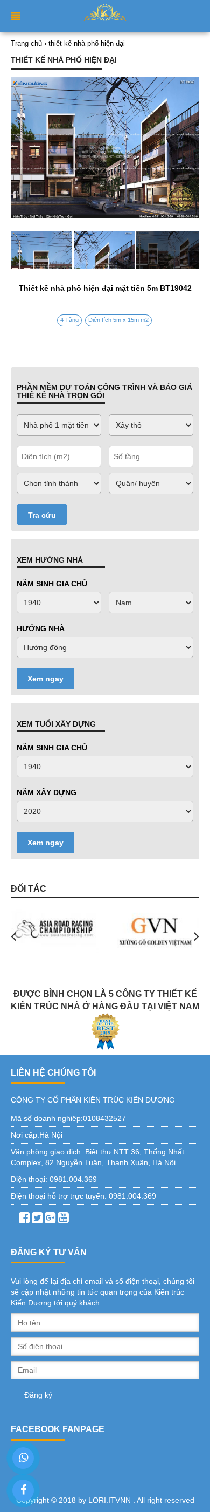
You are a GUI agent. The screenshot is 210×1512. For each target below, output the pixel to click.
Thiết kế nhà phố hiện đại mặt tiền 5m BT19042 (105, 288)
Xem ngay (45, 678)
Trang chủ (26, 43)
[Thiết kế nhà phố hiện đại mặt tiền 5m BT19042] (105, 250)
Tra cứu (42, 515)
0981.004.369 (73, 1179)
